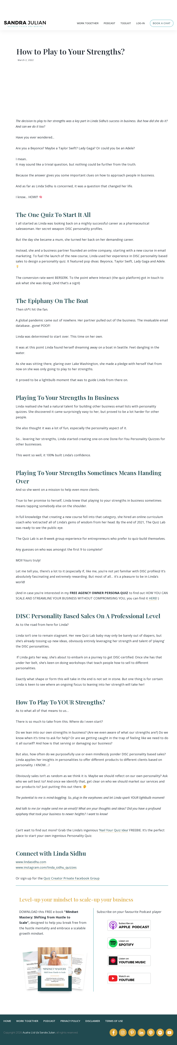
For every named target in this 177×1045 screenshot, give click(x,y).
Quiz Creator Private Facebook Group (72, 878)
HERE (152, 598)
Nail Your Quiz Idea (113, 830)
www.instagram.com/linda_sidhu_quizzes (46, 867)
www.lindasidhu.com (31, 862)
